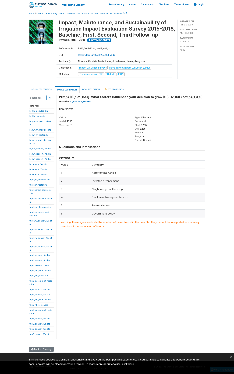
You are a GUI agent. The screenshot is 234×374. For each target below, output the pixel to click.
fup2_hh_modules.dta (40, 270)
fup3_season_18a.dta (39, 318)
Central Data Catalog (46, 13)
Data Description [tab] (67, 90)
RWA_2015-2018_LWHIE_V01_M (97, 13)
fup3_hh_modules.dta (40, 299)
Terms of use (181, 4)
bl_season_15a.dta (38, 169)
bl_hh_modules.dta (38, 111)
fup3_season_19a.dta (39, 334)
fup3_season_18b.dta (39, 323)
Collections (147, 4)
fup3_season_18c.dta (39, 329)
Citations (164, 4)
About (132, 4)
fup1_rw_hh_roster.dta (40, 207)
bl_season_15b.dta (38, 174)
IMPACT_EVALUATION (69, 13)
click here (128, 364)
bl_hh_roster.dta (37, 116)
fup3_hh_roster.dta (38, 305)
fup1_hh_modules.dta (39, 179)
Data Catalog (116, 4)
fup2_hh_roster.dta (38, 275)
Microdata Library (73, 4)
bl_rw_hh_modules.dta (40, 129)
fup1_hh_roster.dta (38, 185)
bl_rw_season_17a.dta (40, 148)
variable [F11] (120, 13)
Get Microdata (100, 40)
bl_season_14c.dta (38, 164)
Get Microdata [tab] (115, 89)
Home (31, 13)
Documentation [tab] (91, 89)
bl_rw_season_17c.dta (40, 159)
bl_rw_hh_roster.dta (39, 135)
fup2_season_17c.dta (39, 294)
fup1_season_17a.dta (39, 265)
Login (201, 4)
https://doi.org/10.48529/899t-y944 (96, 55)
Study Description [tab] (41, 89)
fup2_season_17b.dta (39, 289)
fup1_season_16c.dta (39, 260)
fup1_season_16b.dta (39, 255)
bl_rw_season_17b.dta (40, 153)
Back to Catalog (42, 349)
